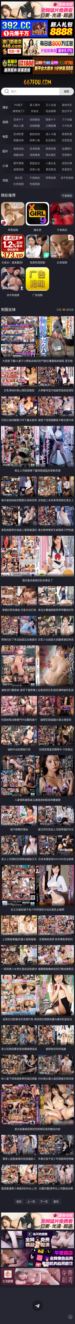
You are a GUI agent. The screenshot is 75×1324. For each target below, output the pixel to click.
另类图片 (67, 154)
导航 (5, 180)
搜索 (66, 91)
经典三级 (35, 140)
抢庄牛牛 (67, 111)
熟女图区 (51, 154)
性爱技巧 (67, 169)
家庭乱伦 (35, 163)
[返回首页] (70, 1316)
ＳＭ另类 (67, 125)
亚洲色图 (35, 148)
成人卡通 (51, 134)
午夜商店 (35, 177)
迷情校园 (18, 169)
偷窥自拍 (18, 148)
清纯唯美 (35, 154)
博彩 (5, 107)
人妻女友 (51, 163)
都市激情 (18, 163)
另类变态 (67, 140)
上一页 (31, 1201)
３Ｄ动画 (67, 119)
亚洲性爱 (18, 134)
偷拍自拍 (35, 134)
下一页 (44, 1201)
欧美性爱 (67, 134)
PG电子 (18, 105)
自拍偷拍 (35, 119)
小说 (5, 166)
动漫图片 (67, 148)
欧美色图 (51, 148)
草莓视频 (51, 177)
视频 (5, 122)
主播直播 (51, 125)
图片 (5, 151)
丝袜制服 (35, 125)
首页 (18, 1201)
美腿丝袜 (18, 154)
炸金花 (35, 111)
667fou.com (37, 82)
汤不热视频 (67, 177)
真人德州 (35, 105)
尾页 (56, 1201)
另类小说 (35, 169)
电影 (5, 137)
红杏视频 (18, 184)
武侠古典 (67, 163)
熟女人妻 (18, 125)
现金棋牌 (51, 111)
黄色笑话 (51, 169)
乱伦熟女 (51, 140)
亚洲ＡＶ (18, 119)
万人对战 (51, 105)
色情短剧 (35, 184)
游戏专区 (67, 105)
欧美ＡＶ (51, 119)
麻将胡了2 (18, 111)
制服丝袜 (18, 140)
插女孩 (18, 177)
